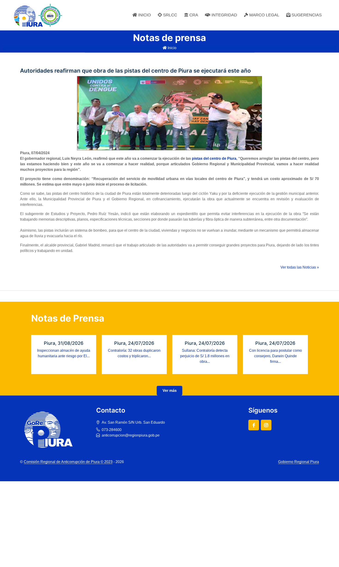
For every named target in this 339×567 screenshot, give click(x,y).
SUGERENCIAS (306, 15)
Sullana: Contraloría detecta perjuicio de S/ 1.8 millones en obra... (204, 355)
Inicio (171, 48)
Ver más (170, 391)
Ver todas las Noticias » (299, 267)
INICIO (144, 15)
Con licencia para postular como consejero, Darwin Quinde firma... (275, 355)
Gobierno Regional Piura (298, 462)
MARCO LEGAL (263, 15)
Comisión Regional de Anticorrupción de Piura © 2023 (68, 462)
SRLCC (169, 15)
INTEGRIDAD (223, 15)
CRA (193, 15)
